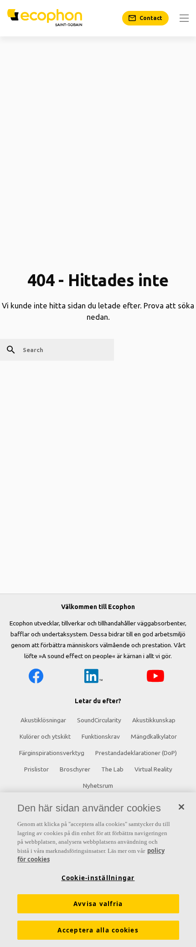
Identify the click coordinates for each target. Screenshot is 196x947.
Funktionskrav (101, 736)
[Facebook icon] (36, 677)
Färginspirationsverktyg (51, 752)
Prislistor (36, 769)
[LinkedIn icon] (93, 677)
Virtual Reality (153, 769)
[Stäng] (181, 807)
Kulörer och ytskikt (45, 736)
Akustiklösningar (43, 720)
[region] (98, 869)
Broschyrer (75, 769)
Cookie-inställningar (98, 878)
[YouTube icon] (155, 677)
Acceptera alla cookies (98, 930)
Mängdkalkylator (154, 736)
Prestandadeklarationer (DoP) (136, 752)
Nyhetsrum (98, 785)
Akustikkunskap (153, 720)
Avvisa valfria (98, 904)
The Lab (112, 769)
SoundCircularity (99, 720)
